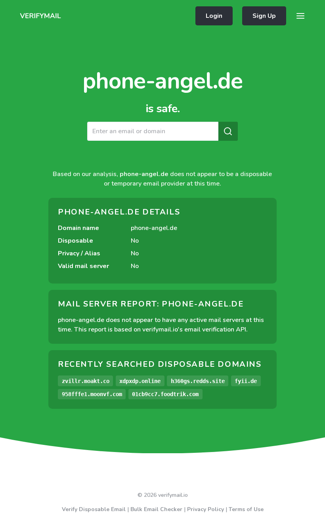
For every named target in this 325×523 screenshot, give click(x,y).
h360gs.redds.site (198, 381)
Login (214, 15)
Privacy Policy (205, 509)
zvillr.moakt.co (85, 381)
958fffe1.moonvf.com (92, 394)
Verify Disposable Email (94, 509)
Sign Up (264, 15)
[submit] (228, 131)
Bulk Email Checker (156, 509)
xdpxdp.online (140, 381)
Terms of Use (246, 509)
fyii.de (246, 381)
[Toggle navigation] (300, 16)
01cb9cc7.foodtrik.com (165, 394)
